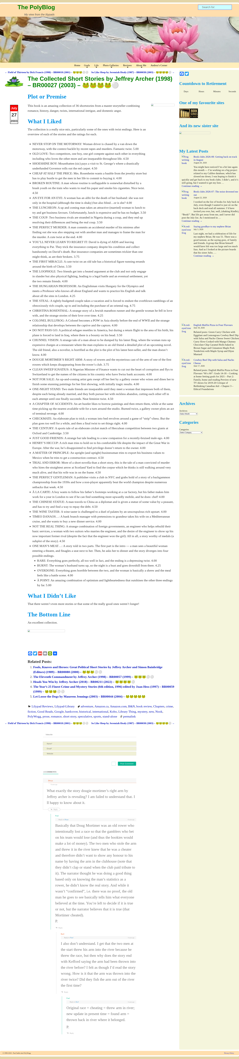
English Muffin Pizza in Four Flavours (213, 325)
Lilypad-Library (65, 706)
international (100, 711)
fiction (32, 711)
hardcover (71, 711)
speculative (85, 716)
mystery (142, 711)
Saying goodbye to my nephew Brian (212, 226)
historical (85, 711)
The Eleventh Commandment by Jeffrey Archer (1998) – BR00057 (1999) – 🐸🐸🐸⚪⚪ (93, 676)
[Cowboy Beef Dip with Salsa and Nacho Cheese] (186, 375)
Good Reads (45, 711)
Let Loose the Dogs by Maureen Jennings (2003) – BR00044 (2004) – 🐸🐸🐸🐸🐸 (89, 696)
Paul (71, 938)
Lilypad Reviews (42, 706)
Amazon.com (118, 706)
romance (56, 716)
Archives (183, 411)
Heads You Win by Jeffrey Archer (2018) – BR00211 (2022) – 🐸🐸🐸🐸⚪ (84, 681)
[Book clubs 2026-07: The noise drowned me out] (186, 201)
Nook (158, 711)
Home (77, 65)
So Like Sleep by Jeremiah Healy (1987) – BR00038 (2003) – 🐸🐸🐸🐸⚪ (133, 72)
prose (46, 716)
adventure (87, 706)
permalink (129, 716)
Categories (184, 429)
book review (144, 706)
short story (69, 716)
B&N (131, 706)
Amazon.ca (101, 706)
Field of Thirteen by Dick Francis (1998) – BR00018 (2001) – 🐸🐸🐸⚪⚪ (46, 72)
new (151, 711)
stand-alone (110, 716)
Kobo (113, 711)
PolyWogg (34, 716)
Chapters (158, 706)
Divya (66, 819)
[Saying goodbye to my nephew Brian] (186, 274)
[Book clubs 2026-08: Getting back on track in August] (186, 166)
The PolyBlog (36, 7)
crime (169, 706)
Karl (77, 1002)
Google (59, 711)
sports (97, 716)
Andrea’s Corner (159, 65)
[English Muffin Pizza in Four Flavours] (186, 340)
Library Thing (127, 711)
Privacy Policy (229, 1053)
